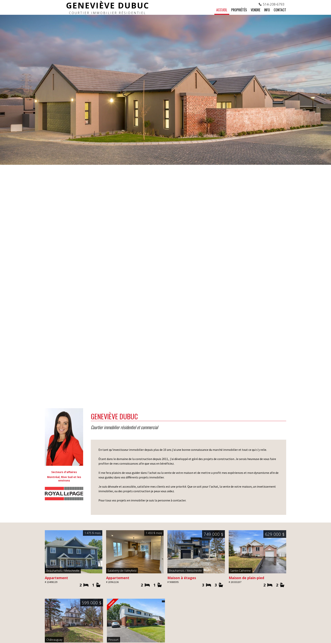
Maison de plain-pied (246, 577)
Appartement (56, 577)
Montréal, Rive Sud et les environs (64, 478)
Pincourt (113, 639)
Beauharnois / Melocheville (62, 570)
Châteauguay (54, 639)
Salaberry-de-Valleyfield (122, 570)
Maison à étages (181, 577)
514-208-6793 (273, 4)
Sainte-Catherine (240, 570)
